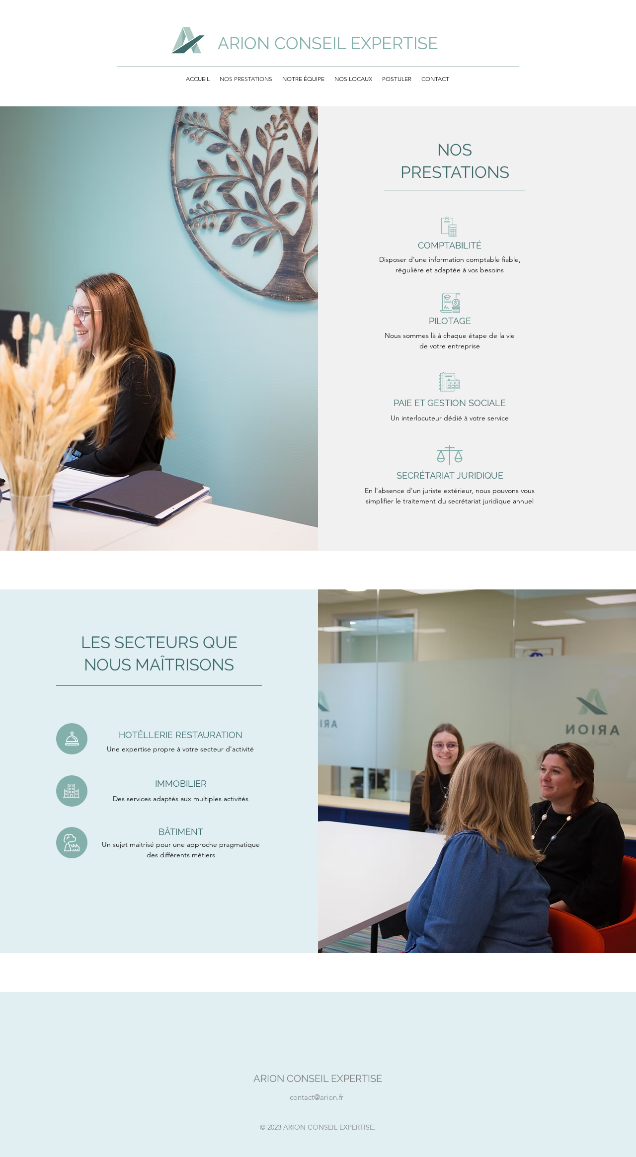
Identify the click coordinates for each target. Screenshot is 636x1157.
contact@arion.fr (316, 1097)
